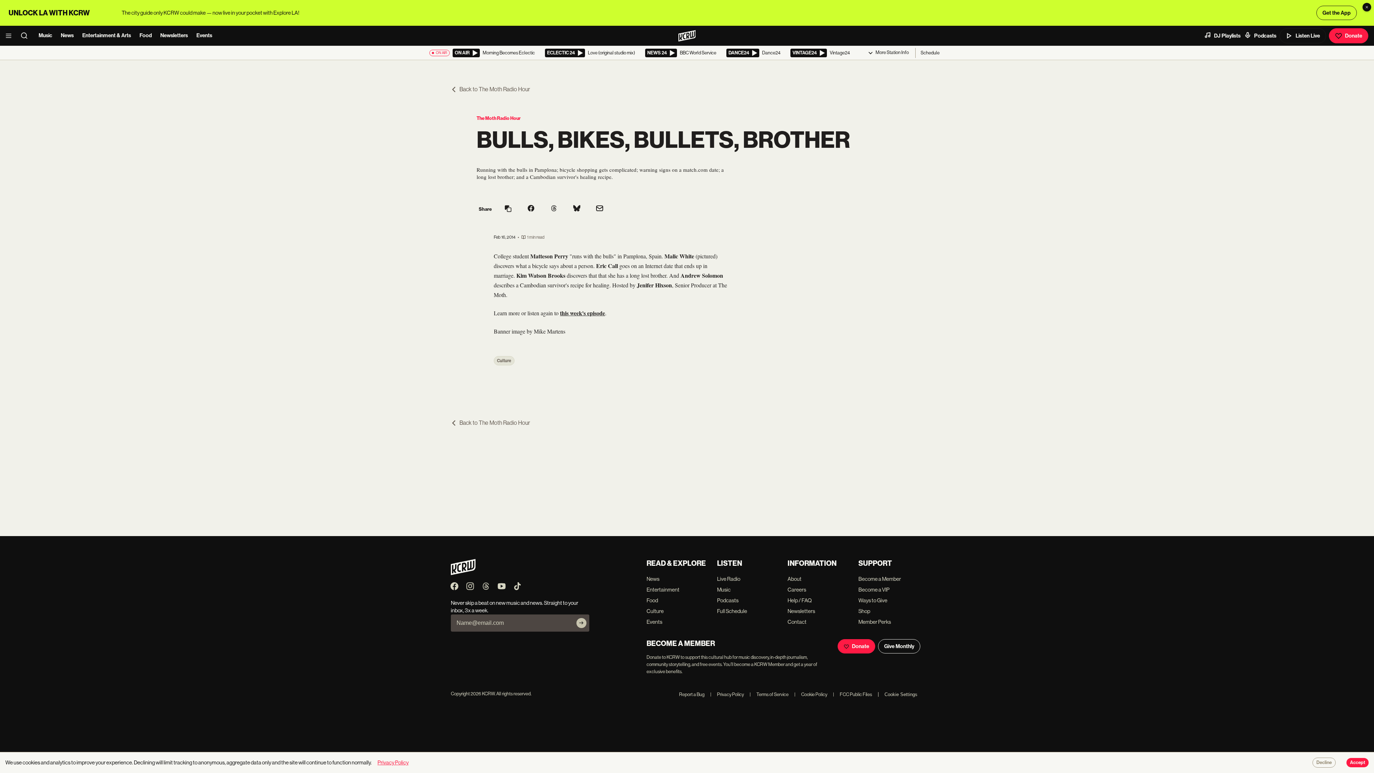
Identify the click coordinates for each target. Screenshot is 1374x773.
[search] (26, 36)
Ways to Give (872, 600)
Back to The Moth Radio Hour (494, 89)
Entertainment (663, 590)
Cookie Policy (810, 694)
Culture (504, 360)
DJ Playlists (1227, 36)
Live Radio (728, 579)
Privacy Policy (727, 694)
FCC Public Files (852, 694)
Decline (1324, 762)
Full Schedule (732, 611)
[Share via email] (599, 209)
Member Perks (874, 622)
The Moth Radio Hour (499, 118)
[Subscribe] (581, 623)
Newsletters (174, 35)
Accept (1357, 762)
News (67, 35)
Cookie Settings (901, 694)
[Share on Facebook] (531, 209)
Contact (797, 622)
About (795, 579)
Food (146, 35)
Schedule (930, 52)
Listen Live (1308, 36)
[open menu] (11, 36)
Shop (864, 611)
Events (204, 35)
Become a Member (879, 579)
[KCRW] (463, 573)
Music (45, 35)
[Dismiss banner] (1367, 7)
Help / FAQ (800, 600)
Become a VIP (874, 590)
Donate (1353, 36)
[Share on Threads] (553, 209)
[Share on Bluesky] (576, 209)
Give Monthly (899, 646)
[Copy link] (508, 209)
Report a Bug (692, 694)
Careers (797, 590)
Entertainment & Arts (106, 35)
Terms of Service (769, 694)
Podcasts (1265, 36)
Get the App (1336, 13)
